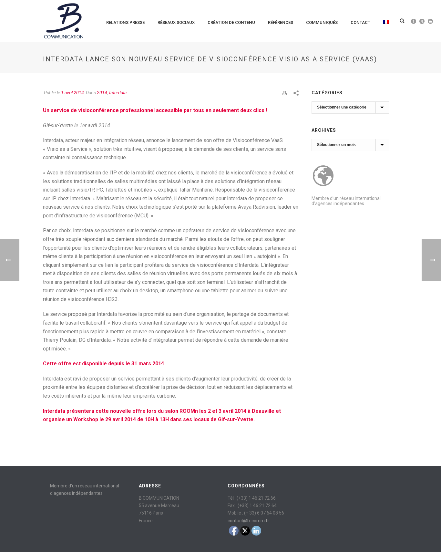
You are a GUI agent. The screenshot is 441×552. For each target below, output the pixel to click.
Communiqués (322, 22)
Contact (360, 22)
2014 (102, 92)
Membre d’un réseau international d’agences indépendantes (346, 201)
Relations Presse (125, 22)
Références (280, 22)
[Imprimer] (284, 93)
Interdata (118, 92)
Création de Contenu (231, 22)
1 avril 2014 (72, 92)
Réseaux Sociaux (176, 22)
